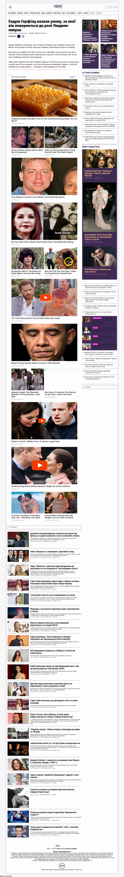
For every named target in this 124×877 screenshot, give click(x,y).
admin (41, 600)
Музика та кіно (35, 13)
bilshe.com (60, 848)
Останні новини (90, 72)
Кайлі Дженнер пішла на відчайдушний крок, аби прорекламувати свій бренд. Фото (54, 667)
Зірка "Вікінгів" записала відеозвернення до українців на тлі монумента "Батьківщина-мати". (54, 567)
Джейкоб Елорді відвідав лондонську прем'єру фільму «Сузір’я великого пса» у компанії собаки (54, 534)
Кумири (86, 13)
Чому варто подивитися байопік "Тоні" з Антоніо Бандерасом (54, 828)
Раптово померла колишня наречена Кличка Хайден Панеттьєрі (52, 790)
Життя (80, 13)
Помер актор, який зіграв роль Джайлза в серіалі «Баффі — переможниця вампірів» (109, 35)
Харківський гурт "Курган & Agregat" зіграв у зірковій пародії (98, 173)
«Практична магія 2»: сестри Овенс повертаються (55, 743)
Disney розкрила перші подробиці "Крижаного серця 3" (53, 813)
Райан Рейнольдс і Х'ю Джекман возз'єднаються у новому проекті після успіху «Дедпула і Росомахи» (108, 61)
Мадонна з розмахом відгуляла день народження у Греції (54, 610)
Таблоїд (54, 541)
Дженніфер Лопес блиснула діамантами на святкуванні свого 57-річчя (98, 237)
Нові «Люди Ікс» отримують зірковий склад (52, 551)
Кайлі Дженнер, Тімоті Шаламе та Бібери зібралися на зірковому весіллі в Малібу (50, 638)
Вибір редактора (91, 146)
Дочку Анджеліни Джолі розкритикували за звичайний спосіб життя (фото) (104, 329)
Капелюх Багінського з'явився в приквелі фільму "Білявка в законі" (90, 36)
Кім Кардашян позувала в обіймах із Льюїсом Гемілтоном (52, 652)
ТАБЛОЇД (19, 13)
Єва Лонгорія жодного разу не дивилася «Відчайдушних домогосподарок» (103, 321)
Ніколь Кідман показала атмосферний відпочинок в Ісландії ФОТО (49, 624)
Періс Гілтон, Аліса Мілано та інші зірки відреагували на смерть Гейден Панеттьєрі (51, 715)
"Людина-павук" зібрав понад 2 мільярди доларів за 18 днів (55, 730)
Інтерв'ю (99, 13)
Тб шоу (26, 13)
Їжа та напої (71, 13)
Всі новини (12, 13)
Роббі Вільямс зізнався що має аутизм (98, 270)
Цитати (92, 13)
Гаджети (49, 13)
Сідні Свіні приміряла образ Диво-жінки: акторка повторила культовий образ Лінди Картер (54, 582)
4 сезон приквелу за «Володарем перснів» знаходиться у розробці (90, 58)
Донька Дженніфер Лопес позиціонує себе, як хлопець (103, 338)
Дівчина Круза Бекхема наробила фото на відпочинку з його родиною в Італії (51, 685)
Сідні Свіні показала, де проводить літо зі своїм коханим (54, 701)
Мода (43, 13)
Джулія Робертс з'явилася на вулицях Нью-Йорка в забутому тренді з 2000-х (54, 761)
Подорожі (57, 13)
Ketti (42, 541)
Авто (64, 13)
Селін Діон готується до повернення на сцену (52, 595)
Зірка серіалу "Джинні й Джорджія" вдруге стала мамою (54, 776)
